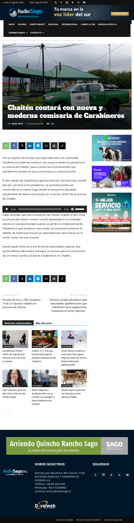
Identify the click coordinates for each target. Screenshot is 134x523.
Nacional (53, 24)
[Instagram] (66, 2)
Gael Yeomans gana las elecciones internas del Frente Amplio (14, 393)
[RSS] (72, 2)
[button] (55, 2)
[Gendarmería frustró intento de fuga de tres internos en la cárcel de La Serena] (15, 339)
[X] (78, 2)
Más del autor (44, 323)
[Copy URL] (62, 145)
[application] (44, 209)
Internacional (70, 24)
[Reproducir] (7, 209)
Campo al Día (88, 24)
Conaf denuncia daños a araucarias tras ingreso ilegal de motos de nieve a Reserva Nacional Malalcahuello (74, 358)
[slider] (80, 209)
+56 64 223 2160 (55, 484)
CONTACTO (35, 32)
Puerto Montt (37, 24)
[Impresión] (54, 145)
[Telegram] (38, 145)
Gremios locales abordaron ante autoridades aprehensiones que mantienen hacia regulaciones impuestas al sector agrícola (68, 305)
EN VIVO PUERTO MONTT (88, 519)
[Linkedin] (30, 145)
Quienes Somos (17, 32)
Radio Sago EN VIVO (38, 2)
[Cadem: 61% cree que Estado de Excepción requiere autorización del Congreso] (44, 339)
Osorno (22, 24)
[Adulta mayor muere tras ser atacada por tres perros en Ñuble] (74, 378)
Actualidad (16, 40)
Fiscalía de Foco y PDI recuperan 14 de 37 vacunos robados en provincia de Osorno (21, 303)
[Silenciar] (72, 209)
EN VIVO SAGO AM (113, 519)
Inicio (5, 40)
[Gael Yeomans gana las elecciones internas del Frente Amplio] (15, 378)
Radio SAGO (17, 123)
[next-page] (10, 411)
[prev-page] (4, 411)
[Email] (46, 145)
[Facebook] (61, 2)
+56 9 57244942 (57, 487)
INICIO (12, 24)
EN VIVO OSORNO (64, 519)
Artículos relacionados (18, 323)
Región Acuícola (107, 24)
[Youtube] (84, 2)
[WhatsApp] (5, 145)
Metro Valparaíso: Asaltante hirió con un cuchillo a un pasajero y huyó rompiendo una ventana (43, 397)
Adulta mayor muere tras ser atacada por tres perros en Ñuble (73, 393)
